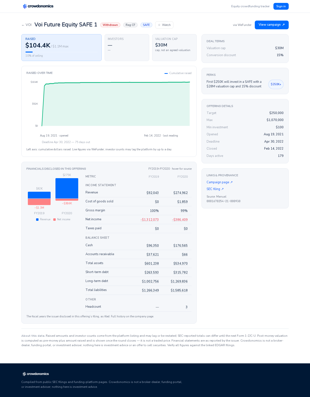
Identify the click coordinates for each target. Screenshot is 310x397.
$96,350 (153, 246)
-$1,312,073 (149, 220)
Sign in (281, 6)
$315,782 (180, 272)
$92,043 (153, 193)
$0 (157, 202)
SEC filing (215, 189)
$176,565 (180, 246)
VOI (26, 25)
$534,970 (180, 263)
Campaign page (220, 182)
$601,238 (152, 263)
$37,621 (153, 254)
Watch (164, 25)
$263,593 (152, 272)
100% (154, 211)
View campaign (272, 25)
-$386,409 (180, 220)
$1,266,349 (150, 290)
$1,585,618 (179, 290)
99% (184, 211)
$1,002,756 (150, 281)
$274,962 (180, 193)
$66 (185, 254)
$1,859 (182, 202)
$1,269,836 (179, 281)
